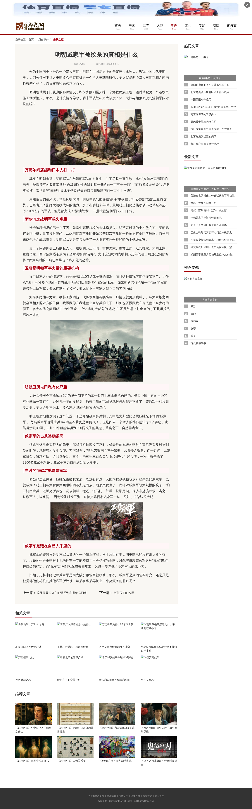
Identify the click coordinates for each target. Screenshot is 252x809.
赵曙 (193, 328)
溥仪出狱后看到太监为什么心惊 (209, 210)
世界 (146, 25)
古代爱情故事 (198, 343)
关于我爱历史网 (96, 795)
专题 (202, 25)
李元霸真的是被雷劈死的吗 (206, 217)
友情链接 (123, 795)
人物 (160, 25)
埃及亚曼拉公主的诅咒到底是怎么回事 (62, 593)
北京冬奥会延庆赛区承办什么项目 (210, 92)
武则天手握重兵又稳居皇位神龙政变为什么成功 (214, 254)
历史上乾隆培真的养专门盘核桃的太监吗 (214, 232)
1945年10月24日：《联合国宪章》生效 (213, 107)
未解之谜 (58, 39)
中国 (132, 25)
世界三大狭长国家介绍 (203, 203)
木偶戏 (194, 321)
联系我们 (111, 795)
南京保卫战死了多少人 (203, 114)
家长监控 (159, 795)
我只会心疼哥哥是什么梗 (205, 143)
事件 (174, 25)
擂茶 (193, 335)
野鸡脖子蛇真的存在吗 (203, 121)
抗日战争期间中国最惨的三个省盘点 (211, 129)
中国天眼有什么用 (201, 99)
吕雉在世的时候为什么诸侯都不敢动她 (212, 195)
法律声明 (135, 795)
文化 (188, 25)
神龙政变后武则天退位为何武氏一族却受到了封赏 (214, 247)
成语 (216, 25)
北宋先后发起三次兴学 (203, 136)
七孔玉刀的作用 (123, 593)
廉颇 (193, 313)
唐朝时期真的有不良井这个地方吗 (210, 84)
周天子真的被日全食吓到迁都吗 (209, 225)
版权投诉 (147, 795)
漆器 (193, 306)
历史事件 (43, 39)
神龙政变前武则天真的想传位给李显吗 (212, 239)
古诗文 (232, 25)
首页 (118, 25)
